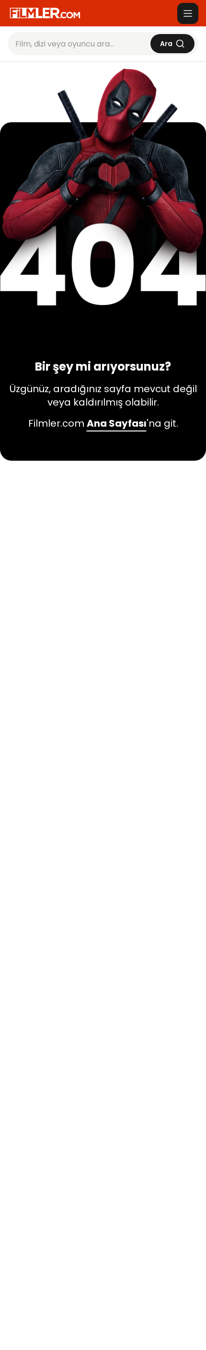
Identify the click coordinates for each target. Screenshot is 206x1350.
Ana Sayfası (117, 423)
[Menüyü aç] (187, 13)
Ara (166, 43)
